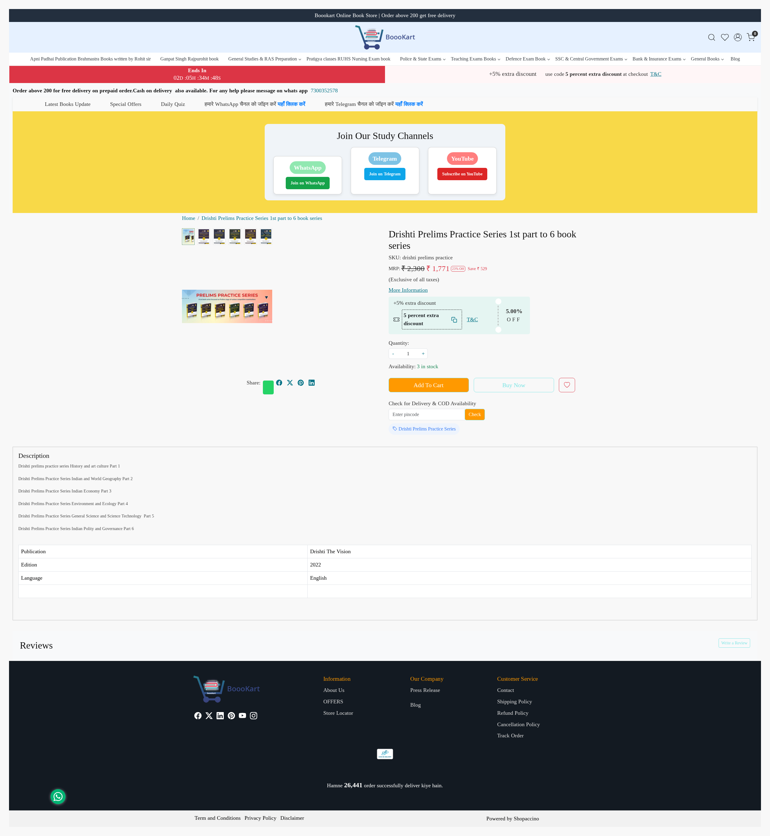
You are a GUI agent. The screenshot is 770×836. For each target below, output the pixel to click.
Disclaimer (292, 818)
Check (475, 414)
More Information (408, 290)
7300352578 (324, 91)
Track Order (510, 736)
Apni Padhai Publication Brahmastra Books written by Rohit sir (90, 58)
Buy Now (513, 385)
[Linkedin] (220, 716)
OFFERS (333, 702)
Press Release (425, 690)
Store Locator (338, 713)
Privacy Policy (260, 818)
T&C (655, 74)
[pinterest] (300, 383)
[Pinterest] (231, 716)
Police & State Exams (420, 58)
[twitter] (290, 383)
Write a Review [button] (734, 643)
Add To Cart (429, 385)
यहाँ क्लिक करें (219, 104)
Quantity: (399, 343)
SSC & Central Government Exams (589, 58)
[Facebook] (198, 716)
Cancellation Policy (518, 724)
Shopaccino (526, 819)
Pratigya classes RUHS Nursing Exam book (348, 58)
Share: (253, 383)
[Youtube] (242, 716)
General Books (705, 58)
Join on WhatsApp (308, 183)
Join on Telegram (385, 174)
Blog (735, 58)
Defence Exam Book (526, 58)
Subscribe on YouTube (462, 174)
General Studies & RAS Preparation (262, 58)
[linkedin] (311, 383)
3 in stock (427, 366)
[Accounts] (738, 37)
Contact (505, 690)
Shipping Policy (514, 702)
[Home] (385, 37)
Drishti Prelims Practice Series (426, 428)
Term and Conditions (218, 818)
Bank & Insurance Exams (657, 58)
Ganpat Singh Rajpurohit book (189, 58)
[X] (209, 716)
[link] (711, 37)
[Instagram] (253, 716)
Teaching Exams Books (473, 58)
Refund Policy (512, 713)
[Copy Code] (454, 319)
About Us (333, 690)
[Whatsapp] (268, 387)
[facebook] (279, 383)
